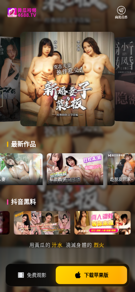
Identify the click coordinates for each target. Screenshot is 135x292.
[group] (86, 169)
